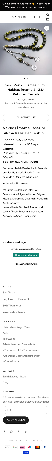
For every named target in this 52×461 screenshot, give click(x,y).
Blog (5, 382)
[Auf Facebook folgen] (4, 431)
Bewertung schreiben (26, 255)
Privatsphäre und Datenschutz (19, 344)
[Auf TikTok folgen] (25, 431)
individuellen (9, 183)
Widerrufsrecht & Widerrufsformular (22, 350)
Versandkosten (24, 103)
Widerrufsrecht (11, 361)
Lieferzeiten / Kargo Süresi (16, 327)
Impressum (9, 339)
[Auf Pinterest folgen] (18, 431)
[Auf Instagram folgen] (11, 431)
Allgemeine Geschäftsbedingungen (21, 356)
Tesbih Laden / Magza (14, 376)
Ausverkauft (26, 117)
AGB (5, 333)
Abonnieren (16, 419)
